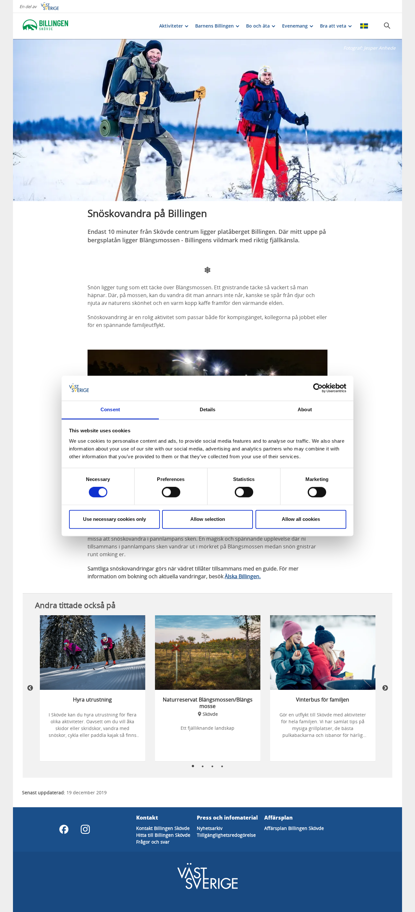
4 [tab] (222, 766)
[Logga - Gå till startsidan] (45, 25)
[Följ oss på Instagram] (85, 829)
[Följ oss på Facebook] (64, 829)
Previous (30, 688)
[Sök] (387, 25)
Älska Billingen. (243, 576)
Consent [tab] (110, 409)
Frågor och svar (153, 842)
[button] (207, 120)
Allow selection (207, 519)
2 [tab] (202, 766)
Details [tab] (208, 409)
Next (385, 688)
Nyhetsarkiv (209, 828)
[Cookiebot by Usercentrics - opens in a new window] (318, 388)
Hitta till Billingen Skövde (163, 835)
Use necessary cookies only (114, 519)
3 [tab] (212, 766)
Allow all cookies (301, 519)
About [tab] (305, 409)
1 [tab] (193, 766)
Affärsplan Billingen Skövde (294, 828)
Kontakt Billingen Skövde (163, 828)
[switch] (171, 492)
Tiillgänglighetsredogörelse (226, 835)
